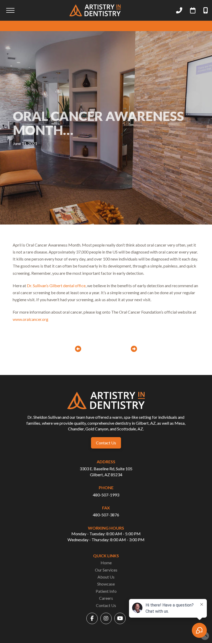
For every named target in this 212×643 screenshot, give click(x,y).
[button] (10, 10)
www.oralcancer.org (30, 319)
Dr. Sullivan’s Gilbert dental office (56, 285)
